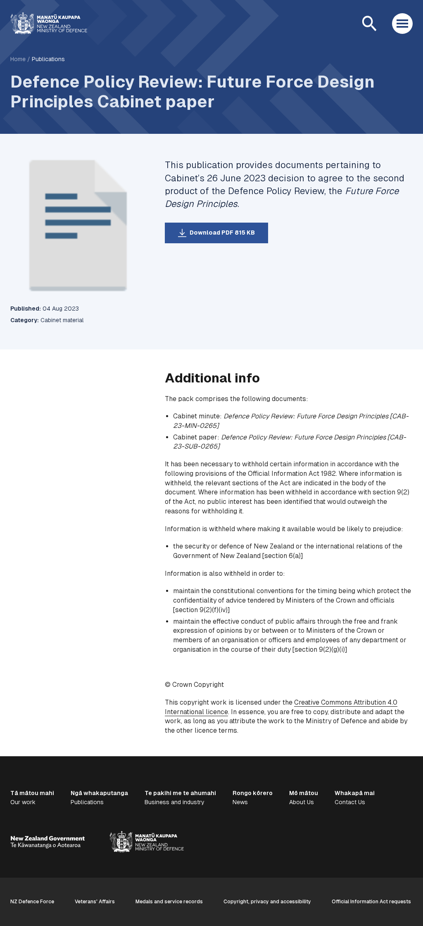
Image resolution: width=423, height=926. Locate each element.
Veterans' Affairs (95, 902)
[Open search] (369, 23)
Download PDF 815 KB (222, 232)
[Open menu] (402, 23)
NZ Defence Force (32, 902)
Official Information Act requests (371, 902)
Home (18, 59)
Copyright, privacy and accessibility (267, 902)
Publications (48, 59)
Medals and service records (169, 902)
